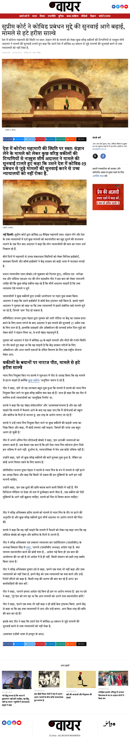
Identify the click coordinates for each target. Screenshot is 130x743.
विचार (42, 16)
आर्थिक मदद (98, 176)
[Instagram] (122, 7)
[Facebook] (114, 7)
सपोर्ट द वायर (104, 16)
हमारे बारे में (24, 16)
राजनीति (51, 16)
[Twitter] (118, 7)
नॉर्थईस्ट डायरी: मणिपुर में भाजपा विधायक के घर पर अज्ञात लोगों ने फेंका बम (111, 695)
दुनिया (61, 16)
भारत (34, 16)
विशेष (39, 53)
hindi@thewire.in (99, 149)
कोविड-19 (27, 53)
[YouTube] (126, 7)
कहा (28, 547)
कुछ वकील (34, 380)
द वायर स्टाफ (6, 53)
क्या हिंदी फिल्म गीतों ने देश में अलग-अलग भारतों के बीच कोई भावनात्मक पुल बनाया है (48, 697)
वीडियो (84, 16)
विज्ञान (93, 16)
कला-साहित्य (72, 16)
